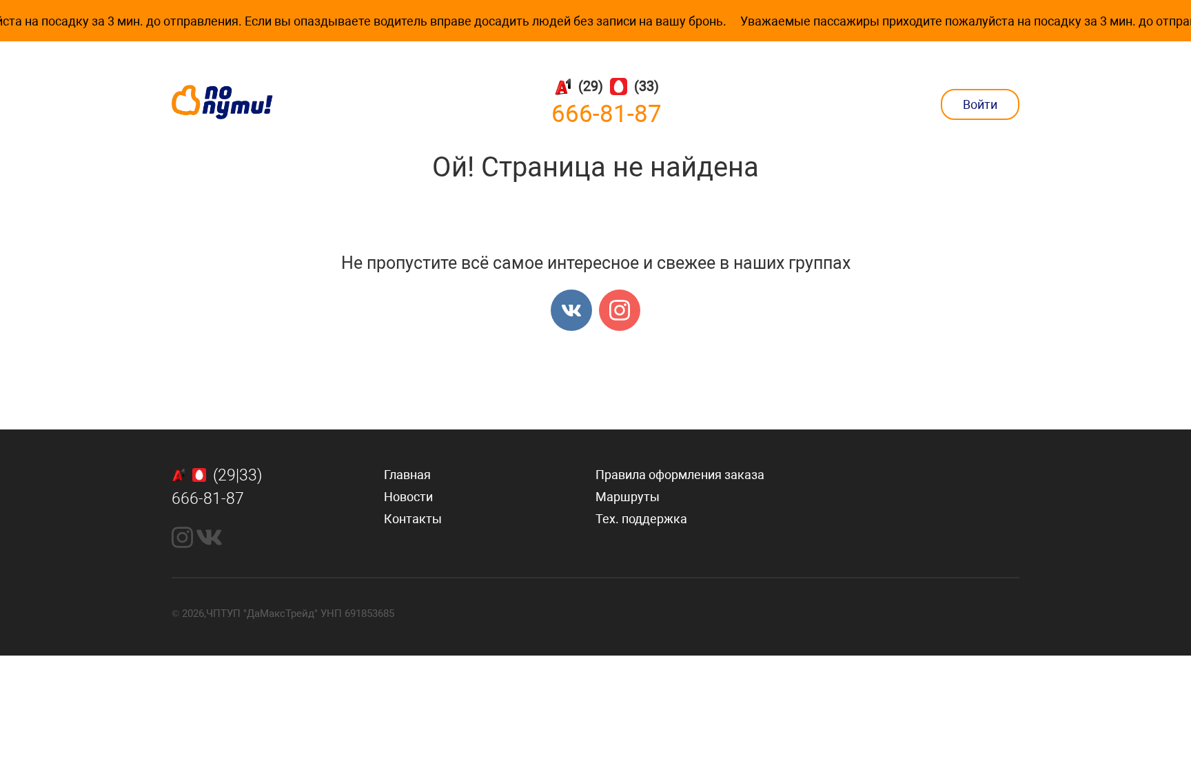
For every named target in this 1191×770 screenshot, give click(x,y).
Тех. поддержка (641, 518)
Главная (407, 474)
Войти (980, 104)
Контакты (413, 518)
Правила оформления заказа (680, 474)
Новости (408, 496)
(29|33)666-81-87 (217, 487)
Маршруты (628, 496)
